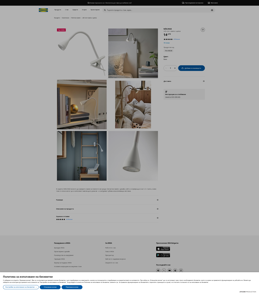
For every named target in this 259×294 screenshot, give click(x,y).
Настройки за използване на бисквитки (19, 287)
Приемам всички (72, 287)
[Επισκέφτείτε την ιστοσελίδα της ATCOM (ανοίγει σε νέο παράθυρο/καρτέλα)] (248, 291)
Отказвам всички (50, 287)
